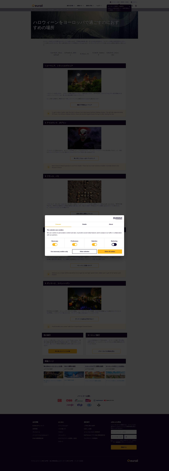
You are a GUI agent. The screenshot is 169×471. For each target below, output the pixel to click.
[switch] (74, 244)
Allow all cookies (110, 251)
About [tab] (111, 224)
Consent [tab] (58, 224)
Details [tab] (84, 224)
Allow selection (84, 251)
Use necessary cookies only (59, 251)
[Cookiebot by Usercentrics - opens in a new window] (114, 218)
